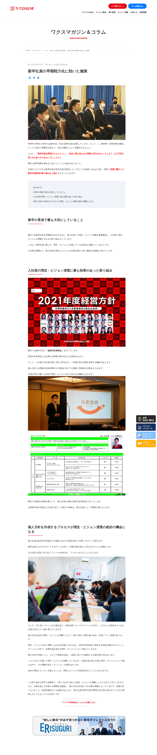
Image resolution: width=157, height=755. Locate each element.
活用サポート (119, 6)
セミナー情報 (123, 12)
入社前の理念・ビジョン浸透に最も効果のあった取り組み (57, 197)
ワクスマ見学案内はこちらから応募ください (76, 702)
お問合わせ (139, 6)
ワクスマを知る (88, 12)
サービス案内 (101, 12)
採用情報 (143, 12)
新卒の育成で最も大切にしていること (49, 192)
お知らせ (134, 12)
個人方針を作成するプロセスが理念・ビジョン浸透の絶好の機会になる (63, 201)
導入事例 (112, 12)
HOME (28, 50)
